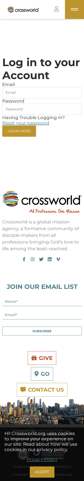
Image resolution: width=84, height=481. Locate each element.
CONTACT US (46, 389)
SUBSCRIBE (42, 331)
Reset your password (25, 123)
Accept (42, 472)
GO (45, 374)
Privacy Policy (42, 459)
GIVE (46, 358)
